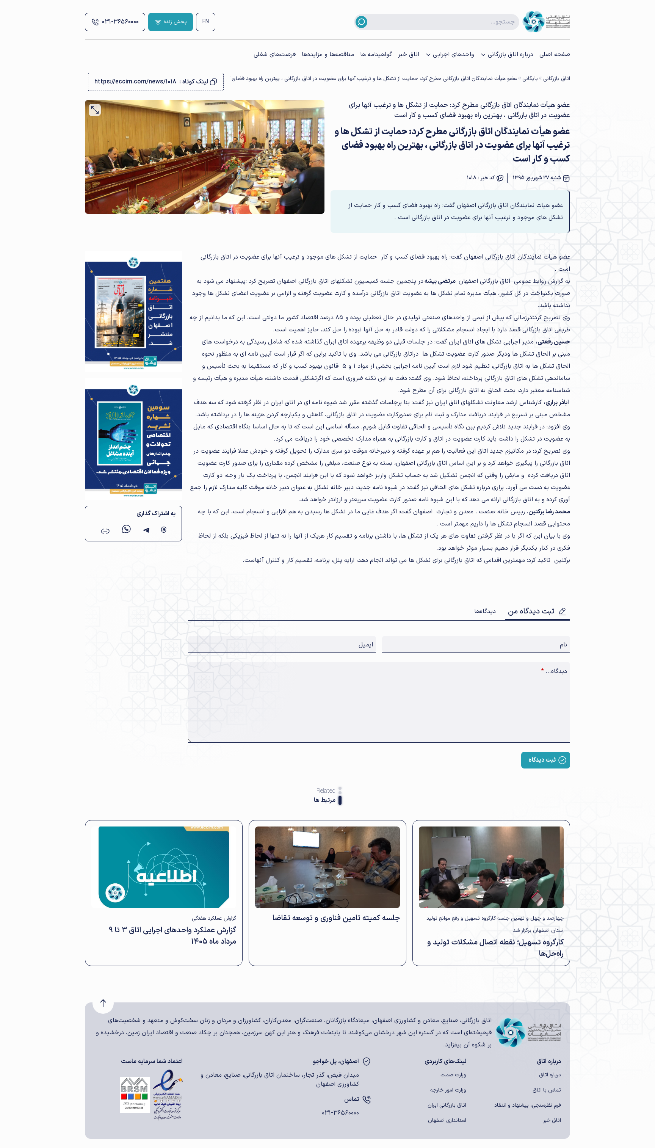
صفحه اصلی (554, 54)
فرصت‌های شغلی (275, 54)
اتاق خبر (408, 54)
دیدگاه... (554, 671)
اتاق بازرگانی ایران (447, 1105)
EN (205, 22)
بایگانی (530, 79)
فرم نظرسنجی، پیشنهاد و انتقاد (527, 1105)
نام (563, 644)
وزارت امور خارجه (448, 1090)
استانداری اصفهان (447, 1120)
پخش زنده (175, 22)
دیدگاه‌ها (485, 611)
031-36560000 (120, 22)
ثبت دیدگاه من (531, 611)
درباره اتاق (550, 1075)
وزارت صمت (453, 1075)
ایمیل (366, 644)
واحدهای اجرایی (453, 54)
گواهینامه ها (376, 54)
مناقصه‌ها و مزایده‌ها (328, 54)
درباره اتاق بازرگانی (510, 54)
